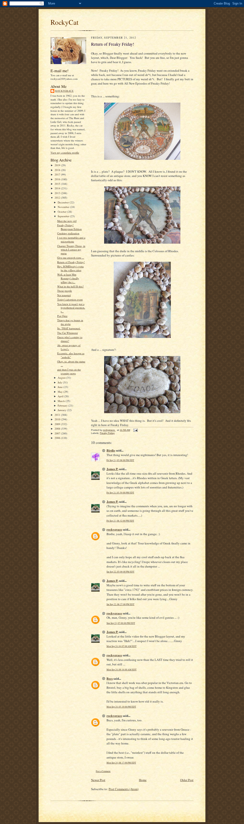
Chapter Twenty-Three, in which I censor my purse (71, 249)
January (62, 410)
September (64, 216)
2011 (58, 415)
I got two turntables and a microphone (71, 239)
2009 (58, 424)
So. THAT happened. (69, 328)
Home (143, 780)
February (63, 405)
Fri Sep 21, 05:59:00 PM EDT (120, 492)
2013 (58, 193)
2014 (58, 188)
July (60, 382)
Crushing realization (68, 233)
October (62, 211)
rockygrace (64, 90)
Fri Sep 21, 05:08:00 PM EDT (120, 460)
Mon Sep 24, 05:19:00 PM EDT (121, 706)
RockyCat (64, 22)
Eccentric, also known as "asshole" (70, 355)
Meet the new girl (66, 221)
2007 (58, 433)
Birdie (111, 450)
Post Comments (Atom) (123, 789)
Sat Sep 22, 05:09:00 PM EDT (120, 571)
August (62, 377)
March (62, 401)
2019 (58, 165)
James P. (112, 469)
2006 (58, 438)
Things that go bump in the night (70, 322)
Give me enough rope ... (70, 257)
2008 (58, 428)
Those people (64, 290)
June (60, 387)
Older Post (186, 780)
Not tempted (64, 295)
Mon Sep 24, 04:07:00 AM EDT (122, 646)
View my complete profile (65, 152)
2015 (58, 184)
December (64, 202)
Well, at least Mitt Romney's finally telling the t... (68, 278)
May (60, 391)
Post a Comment (103, 771)
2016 (58, 179)
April (61, 396)
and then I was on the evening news (69, 371)
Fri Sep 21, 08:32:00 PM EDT (120, 520)
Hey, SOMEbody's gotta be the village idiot (70, 268)
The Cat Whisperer (67, 333)
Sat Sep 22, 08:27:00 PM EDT (120, 604)
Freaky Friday (107, 433)
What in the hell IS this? (70, 286)
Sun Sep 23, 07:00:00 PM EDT (121, 623)
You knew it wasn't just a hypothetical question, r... (71, 307)
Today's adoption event (70, 299)
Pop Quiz (62, 316)
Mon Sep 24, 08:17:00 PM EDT (121, 762)
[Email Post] (135, 430)
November (64, 207)
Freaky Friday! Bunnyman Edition (69, 227)
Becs (110, 678)
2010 (58, 419)
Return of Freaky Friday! (71, 262)
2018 (58, 170)
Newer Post (98, 780)
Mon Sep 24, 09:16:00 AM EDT (122, 669)
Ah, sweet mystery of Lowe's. (69, 347)
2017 (58, 174)
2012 (58, 197)
